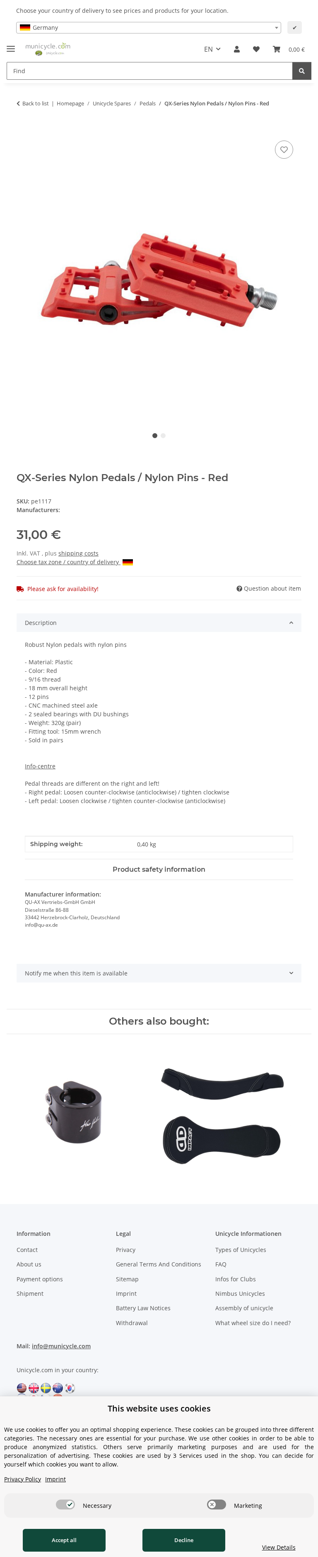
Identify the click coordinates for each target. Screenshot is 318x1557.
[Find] (301, 71)
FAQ (220, 1264)
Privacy (125, 1250)
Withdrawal (132, 1323)
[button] (236, 49)
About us (29, 1264)
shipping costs (78, 553)
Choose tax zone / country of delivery (68, 562)
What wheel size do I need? (253, 1323)
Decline (183, 1540)
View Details (279, 1547)
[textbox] (149, 27)
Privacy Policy (22, 1479)
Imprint (126, 1293)
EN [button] (208, 49)
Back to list (35, 103)
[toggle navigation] (11, 45)
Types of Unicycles (240, 1250)
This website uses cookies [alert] (159, 1408)
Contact (27, 1250)
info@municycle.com (61, 1346)
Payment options (40, 1279)
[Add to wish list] (284, 150)
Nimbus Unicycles (240, 1293)
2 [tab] (163, 435)
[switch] (65, 1504)
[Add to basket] (23, 129)
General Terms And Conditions (158, 1264)
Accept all (64, 1540)
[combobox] (148, 27)
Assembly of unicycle (244, 1308)
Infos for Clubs (235, 1279)
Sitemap (127, 1279)
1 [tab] (154, 435)
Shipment (30, 1293)
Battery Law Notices (143, 1308)
